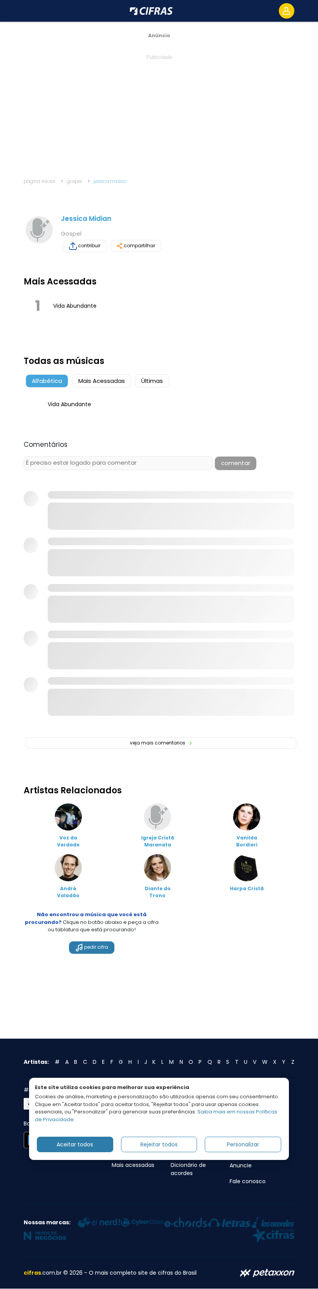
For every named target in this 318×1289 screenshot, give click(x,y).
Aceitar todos (75, 1144)
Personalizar (243, 1144)
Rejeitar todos (159, 1144)
